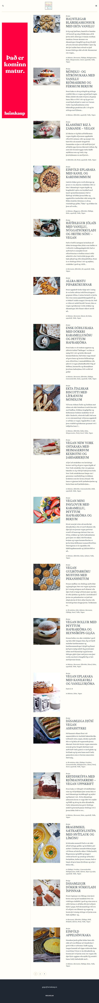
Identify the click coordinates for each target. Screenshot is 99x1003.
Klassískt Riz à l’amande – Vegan (80, 126)
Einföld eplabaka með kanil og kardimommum (80, 173)
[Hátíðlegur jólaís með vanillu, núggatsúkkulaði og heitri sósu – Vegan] (46, 227)
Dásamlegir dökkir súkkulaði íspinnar (81, 887)
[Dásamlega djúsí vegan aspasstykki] (46, 730)
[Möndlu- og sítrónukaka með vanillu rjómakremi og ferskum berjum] (46, 76)
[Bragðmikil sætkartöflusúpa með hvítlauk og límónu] (46, 843)
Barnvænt (77, 58)
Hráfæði (68, 922)
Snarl (82, 60)
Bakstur (70, 58)
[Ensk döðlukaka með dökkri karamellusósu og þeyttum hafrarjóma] (46, 337)
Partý (78, 160)
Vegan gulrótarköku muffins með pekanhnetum (78, 573)
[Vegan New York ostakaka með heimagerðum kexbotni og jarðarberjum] (46, 447)
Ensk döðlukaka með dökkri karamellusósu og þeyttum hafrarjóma (79, 335)
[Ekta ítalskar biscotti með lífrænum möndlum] (46, 397)
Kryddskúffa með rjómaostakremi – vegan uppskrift (81, 780)
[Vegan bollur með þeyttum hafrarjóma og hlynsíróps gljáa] (46, 631)
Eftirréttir (77, 115)
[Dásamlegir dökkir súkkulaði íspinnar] (46, 892)
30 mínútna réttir (73, 610)
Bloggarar (77, 211)
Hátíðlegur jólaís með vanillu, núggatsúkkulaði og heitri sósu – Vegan (81, 230)
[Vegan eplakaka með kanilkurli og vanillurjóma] (46, 692)
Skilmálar (49, 995)
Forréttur (88, 762)
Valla (93, 60)
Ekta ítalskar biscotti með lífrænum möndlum (77, 393)
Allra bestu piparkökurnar (79, 283)
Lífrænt (87, 556)
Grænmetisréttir (71, 379)
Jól (75, 160)
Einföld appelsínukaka (78, 933)
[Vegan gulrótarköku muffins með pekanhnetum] (46, 577)
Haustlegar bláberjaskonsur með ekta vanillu (80, 22)
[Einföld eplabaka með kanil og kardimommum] (46, 179)
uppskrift (87, 60)
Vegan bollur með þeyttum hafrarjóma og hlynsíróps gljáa (81, 627)
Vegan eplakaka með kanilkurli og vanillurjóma (80, 680)
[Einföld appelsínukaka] (46, 944)
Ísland (83, 316)
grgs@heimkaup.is (49, 987)
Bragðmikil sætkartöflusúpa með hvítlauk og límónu (81, 832)
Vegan (68, 62)
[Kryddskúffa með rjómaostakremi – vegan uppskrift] (46, 785)
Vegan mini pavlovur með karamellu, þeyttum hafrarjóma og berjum (79, 510)
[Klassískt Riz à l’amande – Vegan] (46, 129)
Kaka (67, 60)
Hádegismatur (91, 58)
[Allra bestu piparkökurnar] (46, 285)
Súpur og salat (90, 871)
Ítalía (82, 431)
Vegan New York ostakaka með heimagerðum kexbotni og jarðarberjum (79, 450)
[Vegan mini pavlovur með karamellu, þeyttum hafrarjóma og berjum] (46, 510)
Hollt (93, 489)
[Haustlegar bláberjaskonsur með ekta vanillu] (46, 23)
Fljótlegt (83, 58)
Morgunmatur (74, 60)
